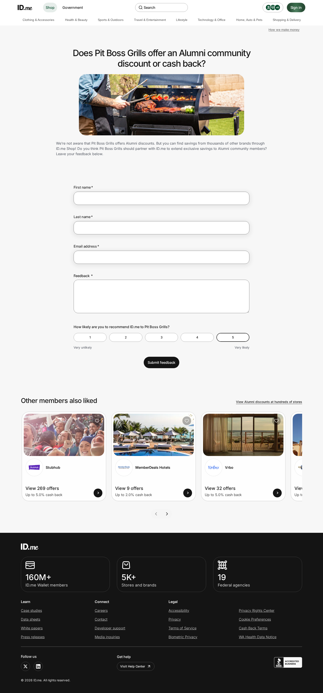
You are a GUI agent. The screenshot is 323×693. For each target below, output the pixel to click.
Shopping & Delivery (287, 20)
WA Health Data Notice (257, 637)
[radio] (90, 337)
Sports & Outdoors (110, 20)
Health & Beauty (76, 20)
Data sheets (30, 619)
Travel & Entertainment (150, 20)
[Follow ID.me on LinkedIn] (38, 666)
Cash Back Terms (253, 628)
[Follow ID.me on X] (25, 666)
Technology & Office (211, 20)
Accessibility (179, 610)
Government (72, 7)
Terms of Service (182, 628)
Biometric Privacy (183, 637)
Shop (50, 7)
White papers (32, 628)
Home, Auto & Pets (249, 20)
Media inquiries (107, 637)
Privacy (175, 619)
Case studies (31, 610)
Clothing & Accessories (38, 20)
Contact (101, 619)
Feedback (83, 276)
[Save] (97, 420)
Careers (101, 610)
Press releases (33, 637)
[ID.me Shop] (28, 7)
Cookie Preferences (255, 619)
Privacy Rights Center (256, 610)
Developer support (110, 628)
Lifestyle (181, 20)
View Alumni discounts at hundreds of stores (269, 402)
